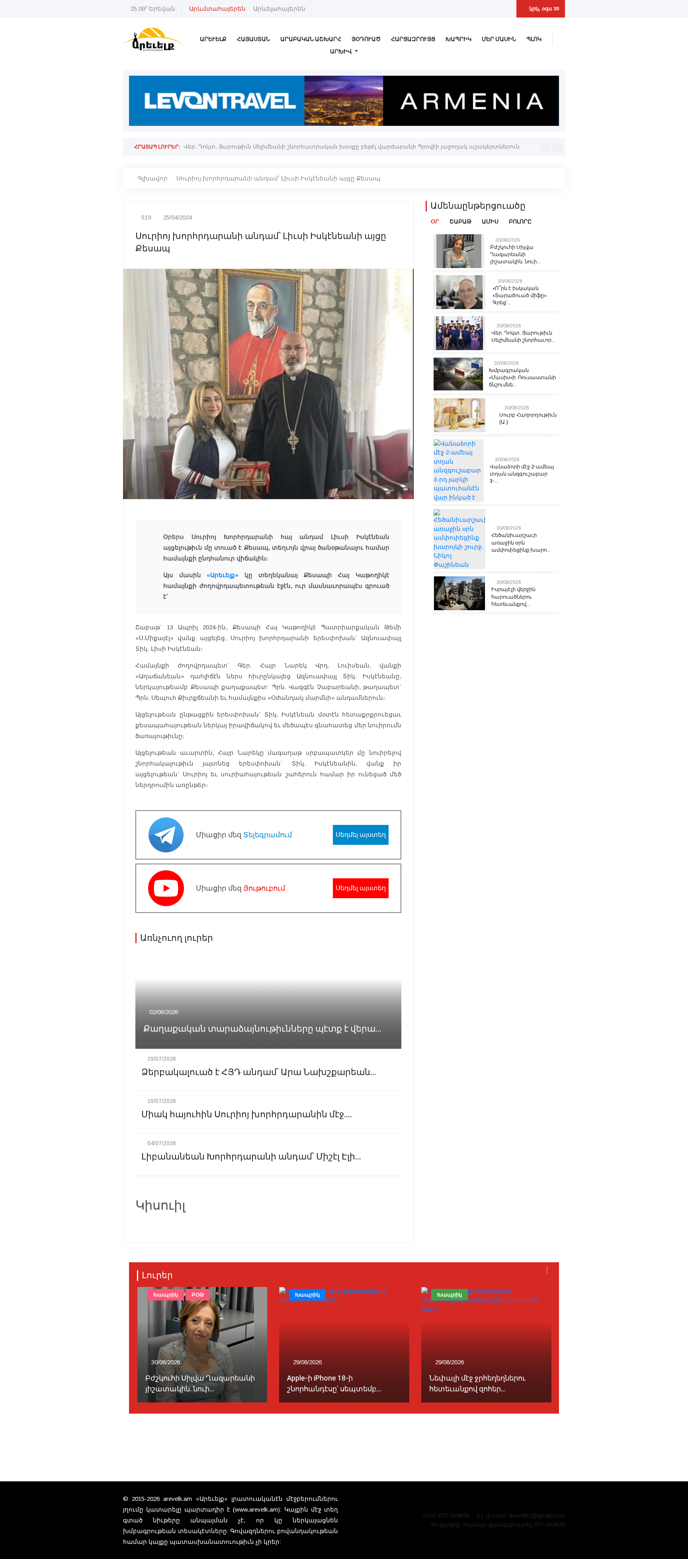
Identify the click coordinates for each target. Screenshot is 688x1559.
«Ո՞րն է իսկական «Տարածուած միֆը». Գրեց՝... (520, 295)
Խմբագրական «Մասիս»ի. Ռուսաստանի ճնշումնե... (522, 377)
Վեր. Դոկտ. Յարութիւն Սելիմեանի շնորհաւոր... (523, 336)
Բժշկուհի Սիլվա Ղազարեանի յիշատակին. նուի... (515, 254)
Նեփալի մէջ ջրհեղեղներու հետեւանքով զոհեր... (335, 1383)
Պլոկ (533, 39)
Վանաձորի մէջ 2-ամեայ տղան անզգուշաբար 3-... (522, 474)
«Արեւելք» (222, 575)
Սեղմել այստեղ (361, 834)
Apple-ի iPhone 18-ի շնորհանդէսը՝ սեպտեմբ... (192, 1383)
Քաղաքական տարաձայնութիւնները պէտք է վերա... (262, 1029)
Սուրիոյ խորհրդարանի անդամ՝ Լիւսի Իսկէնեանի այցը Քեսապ (278, 178)
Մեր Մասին (499, 39)
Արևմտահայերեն (217, 8)
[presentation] (545, 147)
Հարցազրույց (413, 39)
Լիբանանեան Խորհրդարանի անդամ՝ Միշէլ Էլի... (251, 1157)
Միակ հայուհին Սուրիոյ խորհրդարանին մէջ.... (246, 1115)
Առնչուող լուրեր (176, 938)
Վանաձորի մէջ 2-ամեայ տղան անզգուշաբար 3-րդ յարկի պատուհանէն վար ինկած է (310, 146)
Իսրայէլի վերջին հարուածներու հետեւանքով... (513, 596)
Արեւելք (213, 39)
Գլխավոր (153, 178)
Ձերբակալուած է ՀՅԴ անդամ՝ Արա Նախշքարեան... (258, 1072)
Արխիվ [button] (341, 51)
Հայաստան (253, 39)
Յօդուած (366, 39)
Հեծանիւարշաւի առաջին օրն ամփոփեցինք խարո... (521, 542)
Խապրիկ (458, 39)
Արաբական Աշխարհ (310, 39)
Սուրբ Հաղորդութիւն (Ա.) (528, 418)
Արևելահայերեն (279, 8)
